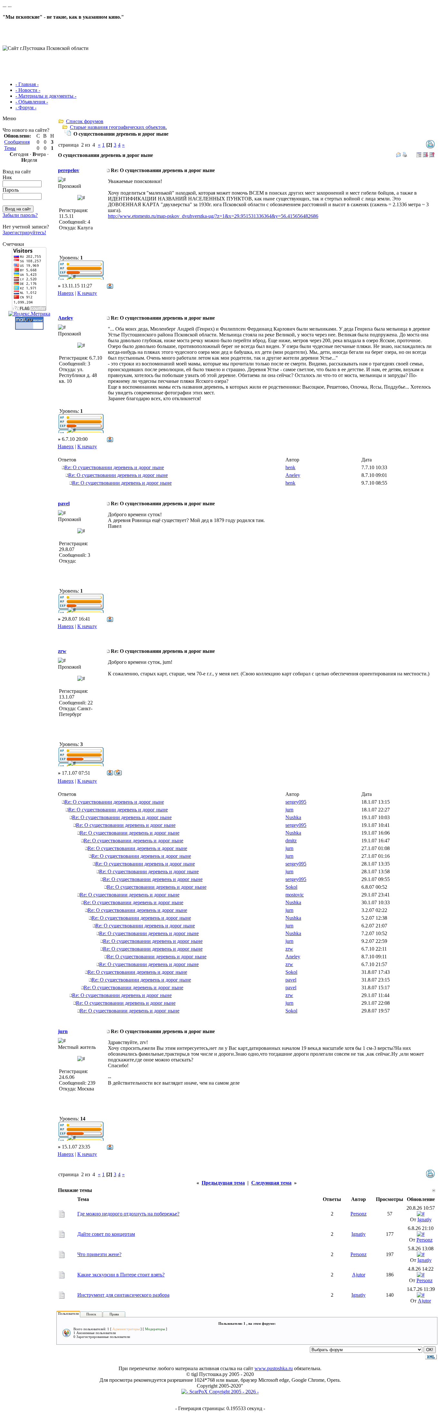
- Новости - (27, 90)
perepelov (68, 170)
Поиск (91, 1314)
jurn (289, 809)
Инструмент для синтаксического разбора (123, 1295)
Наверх (66, 293)
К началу (87, 293)
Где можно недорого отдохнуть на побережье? (128, 1213)
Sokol (291, 887)
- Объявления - (31, 101)
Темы (10, 148)
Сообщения (17, 142)
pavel (64, 503)
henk (290, 467)
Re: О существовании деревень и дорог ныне (114, 467)
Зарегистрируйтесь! (24, 232)
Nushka (293, 817)
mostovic (294, 894)
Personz (358, 1213)
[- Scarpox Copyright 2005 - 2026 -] (220, 1391)
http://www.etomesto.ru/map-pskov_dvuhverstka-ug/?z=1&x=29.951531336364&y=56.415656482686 (213, 216)
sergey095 (295, 802)
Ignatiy (424, 1219)
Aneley (65, 318)
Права (114, 1314)
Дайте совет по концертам (106, 1234)
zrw (62, 651)
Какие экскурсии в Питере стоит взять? (121, 1274)
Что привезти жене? (99, 1254)
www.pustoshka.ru (273, 1368)
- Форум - (25, 107)
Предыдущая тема (223, 1183)
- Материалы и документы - (45, 96)
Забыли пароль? (20, 215)
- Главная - (27, 84)
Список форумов (84, 121)
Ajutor (358, 1274)
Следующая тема (271, 1183)
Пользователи (68, 1313)
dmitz (291, 840)
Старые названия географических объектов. (118, 127)
